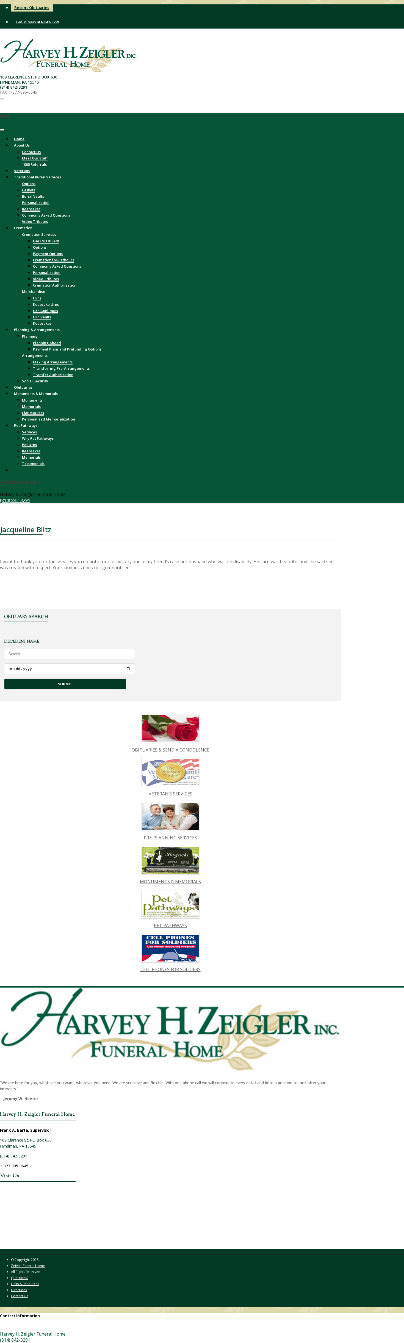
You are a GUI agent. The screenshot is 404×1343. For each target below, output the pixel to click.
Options (28, 183)
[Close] (2, 130)
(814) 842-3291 (46, 21)
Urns (37, 298)
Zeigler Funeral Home (28, 1265)
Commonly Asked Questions (46, 215)
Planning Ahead (47, 342)
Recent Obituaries (31, 7)
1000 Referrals (34, 164)
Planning (30, 336)
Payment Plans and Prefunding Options (67, 349)
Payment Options (48, 253)
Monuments (32, 400)
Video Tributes (46, 278)
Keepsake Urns (46, 304)
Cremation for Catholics (53, 259)
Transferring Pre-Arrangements (61, 368)
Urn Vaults (42, 317)
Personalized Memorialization (48, 419)
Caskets (28, 189)
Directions (19, 1290)
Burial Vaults (33, 196)
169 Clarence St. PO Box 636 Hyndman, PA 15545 (28, 79)
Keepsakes (31, 208)
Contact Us (31, 151)
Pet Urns (29, 444)
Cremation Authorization (54, 285)
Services (29, 432)
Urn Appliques (45, 310)
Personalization (35, 202)
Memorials (31, 406)
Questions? (19, 1277)
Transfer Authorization (53, 374)
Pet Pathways (25, 425)
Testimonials (33, 463)
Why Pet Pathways (38, 438)
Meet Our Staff (35, 158)
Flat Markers (33, 412)
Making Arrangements (53, 362)
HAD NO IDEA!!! (46, 241)
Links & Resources (25, 1284)
